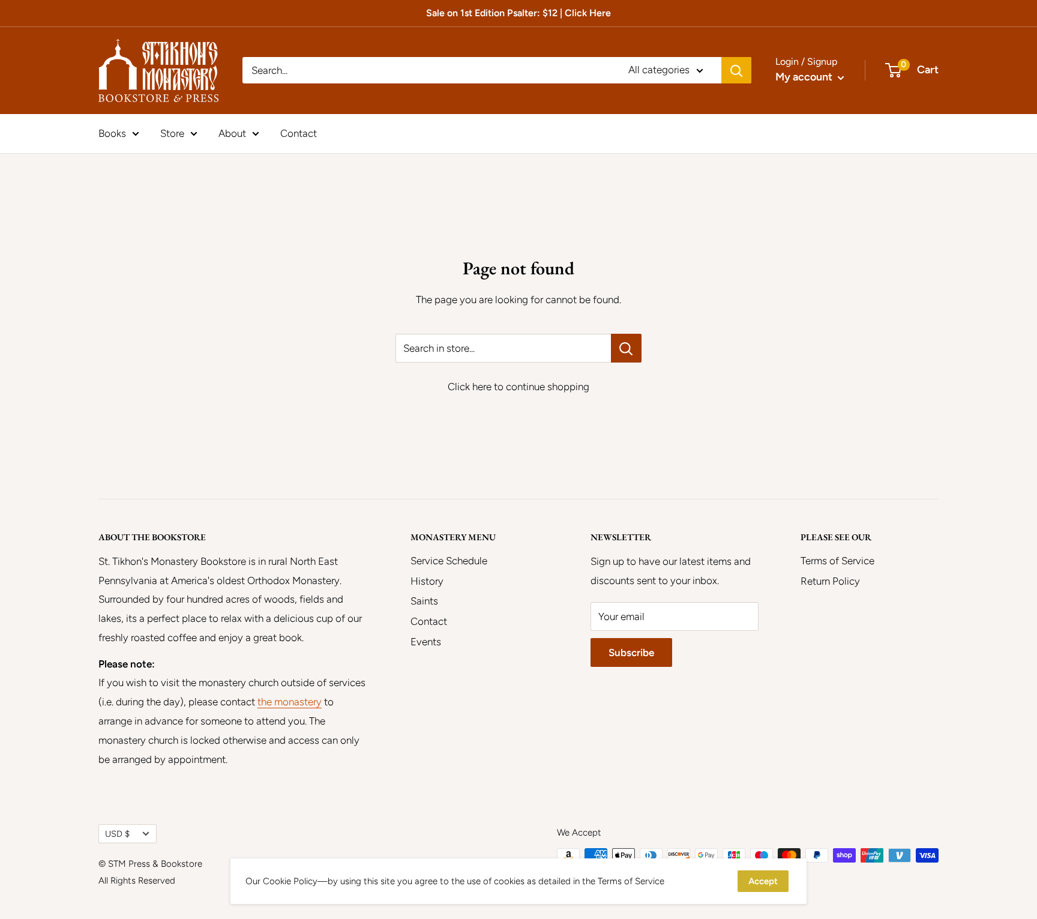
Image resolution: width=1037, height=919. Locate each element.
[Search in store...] (626, 348)
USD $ (117, 833)
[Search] (736, 70)
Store (172, 133)
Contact (298, 133)
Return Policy (830, 581)
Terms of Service (837, 561)
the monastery (289, 702)
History (426, 581)
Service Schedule (448, 561)
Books (112, 133)
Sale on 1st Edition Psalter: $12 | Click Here (518, 13)
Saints (424, 601)
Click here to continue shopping (518, 387)
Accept (763, 881)
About (232, 133)
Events (425, 642)
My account (805, 76)
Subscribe (631, 652)
